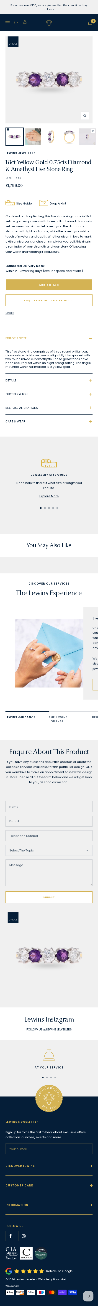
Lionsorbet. (60, 1279)
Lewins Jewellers (20, 153)
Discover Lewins (20, 1166)
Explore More (49, 496)
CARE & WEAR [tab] (15, 421)
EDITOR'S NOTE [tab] (16, 338)
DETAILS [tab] (10, 380)
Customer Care (19, 1185)
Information (16, 1205)
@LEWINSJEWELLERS (57, 1029)
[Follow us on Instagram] (23, 1236)
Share (9, 313)
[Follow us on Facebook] (10, 1236)
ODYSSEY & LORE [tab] (17, 394)
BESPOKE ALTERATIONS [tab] (21, 408)
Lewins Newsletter (22, 1122)
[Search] (16, 23)
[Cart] (90, 22)
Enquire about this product (49, 300)
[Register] (86, 1148)
